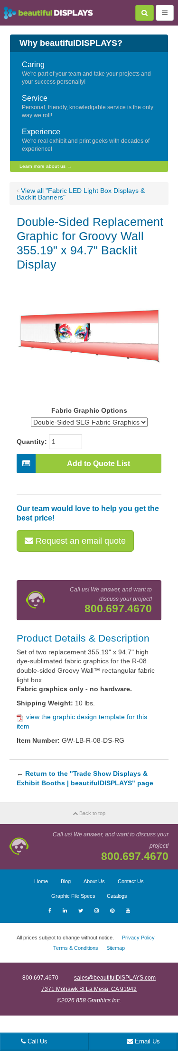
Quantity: (32, 441)
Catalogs (117, 896)
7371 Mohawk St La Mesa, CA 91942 (89, 989)
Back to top (91, 813)
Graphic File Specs (73, 896)
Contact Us (131, 881)
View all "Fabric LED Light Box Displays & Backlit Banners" (81, 194)
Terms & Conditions (75, 948)
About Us (94, 881)
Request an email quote (79, 541)
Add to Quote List (98, 464)
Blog (66, 881)
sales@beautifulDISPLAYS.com (115, 977)
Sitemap (115, 948)
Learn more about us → (45, 166)
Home (41, 881)
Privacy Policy (138, 937)
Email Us (146, 1041)
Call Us (36, 1041)
